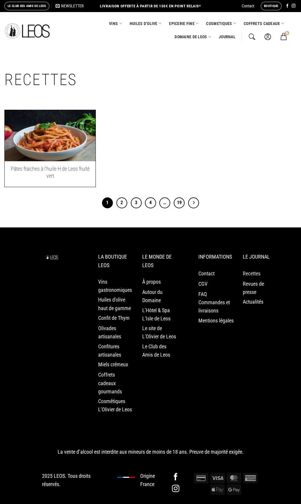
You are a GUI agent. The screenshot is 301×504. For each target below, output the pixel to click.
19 (179, 202)
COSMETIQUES (219, 23)
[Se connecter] (268, 37)
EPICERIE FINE (182, 23)
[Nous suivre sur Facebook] (287, 6)
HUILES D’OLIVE (144, 23)
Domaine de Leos (191, 36)
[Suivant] (193, 202)
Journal (227, 36)
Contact (248, 6)
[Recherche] (252, 37)
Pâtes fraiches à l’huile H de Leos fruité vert (50, 172)
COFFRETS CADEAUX (262, 23)
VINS (113, 23)
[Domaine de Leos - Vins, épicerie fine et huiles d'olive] (27, 31)
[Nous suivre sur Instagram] (293, 6)
